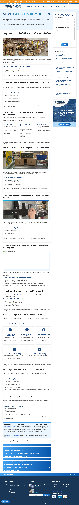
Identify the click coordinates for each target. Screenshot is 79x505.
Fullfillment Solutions (27, 6)
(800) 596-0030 (11, 492)
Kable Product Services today (13, 435)
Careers (67, 484)
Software (50, 6)
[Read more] (32, 1)
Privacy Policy (66, 486)
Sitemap (61, 486)
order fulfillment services (21, 294)
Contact (69, 6)
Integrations (56, 6)
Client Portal (71, 3)
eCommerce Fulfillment (70, 474)
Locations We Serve (62, 484)
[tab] (27, 445)
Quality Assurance (55, 486)
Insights (44, 6)
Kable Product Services (10, 426)
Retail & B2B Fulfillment (8, 474)
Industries (37, 6)
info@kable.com (18, 3)
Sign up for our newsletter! (61, 41)
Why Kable (63, 6)
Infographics (54, 484)
